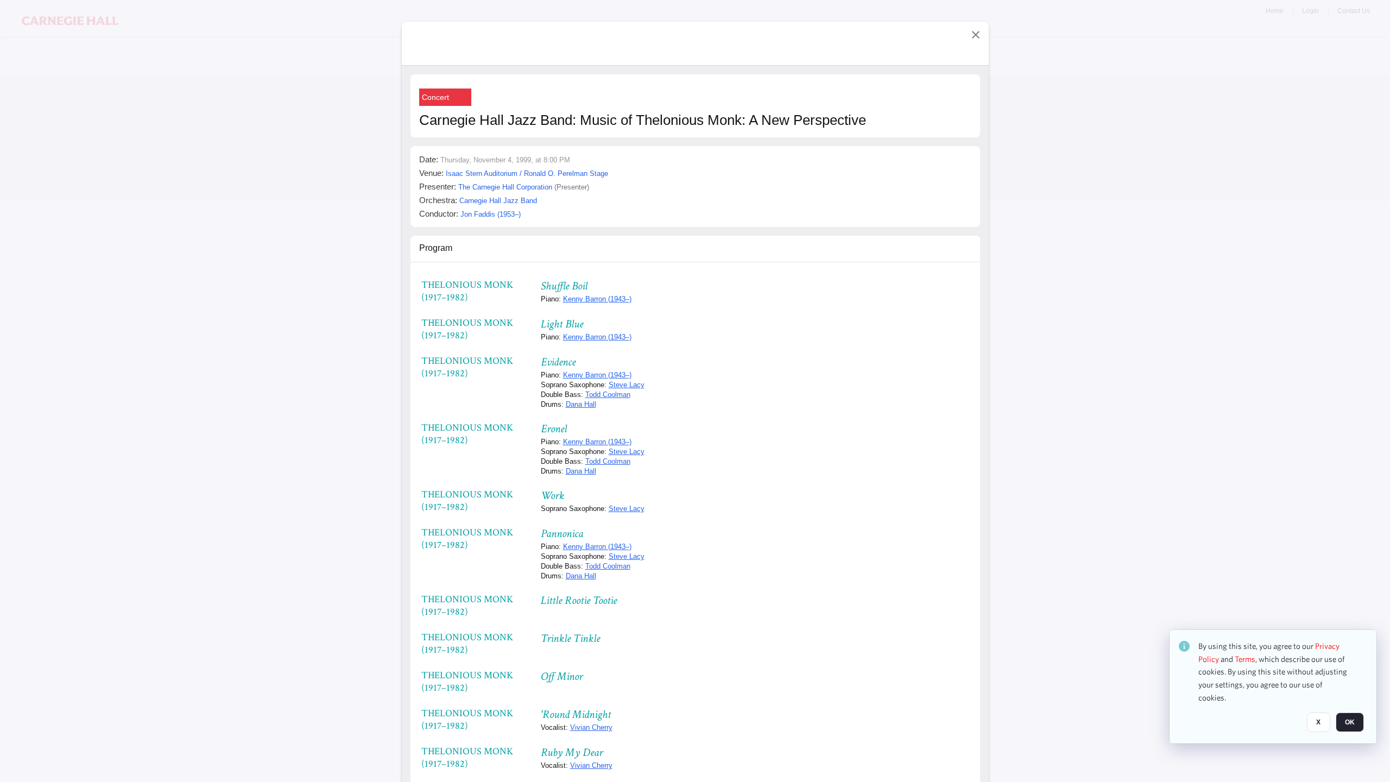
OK (1350, 723)
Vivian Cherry (591, 727)
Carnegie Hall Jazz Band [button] (498, 201)
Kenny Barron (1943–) (597, 299)
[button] (975, 34)
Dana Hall (581, 404)
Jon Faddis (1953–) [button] (490, 214)
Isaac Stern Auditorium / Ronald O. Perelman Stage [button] (527, 173)
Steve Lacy (627, 385)
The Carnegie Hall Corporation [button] (505, 187)
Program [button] (435, 248)
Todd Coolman (607, 394)
